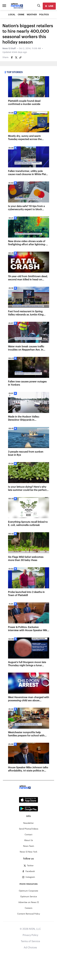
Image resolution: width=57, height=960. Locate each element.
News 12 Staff (9, 48)
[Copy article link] (20, 57)
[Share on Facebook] (12, 57)
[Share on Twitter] (16, 57)
